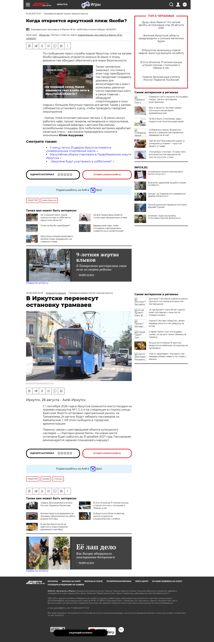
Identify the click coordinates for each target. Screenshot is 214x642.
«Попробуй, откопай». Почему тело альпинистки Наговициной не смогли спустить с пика (167, 154)
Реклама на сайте (71, 581)
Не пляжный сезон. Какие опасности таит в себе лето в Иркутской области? (55, 217)
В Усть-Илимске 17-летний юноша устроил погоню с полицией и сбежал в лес (161, 65)
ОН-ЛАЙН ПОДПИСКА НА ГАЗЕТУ (167, 581)
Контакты (53, 581)
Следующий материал (80, 633)
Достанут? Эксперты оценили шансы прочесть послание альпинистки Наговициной (168, 301)
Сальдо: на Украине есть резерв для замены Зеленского (167, 195)
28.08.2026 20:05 (34, 293)
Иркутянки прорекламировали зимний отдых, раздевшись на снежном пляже (56, 239)
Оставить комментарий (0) (107, 175)
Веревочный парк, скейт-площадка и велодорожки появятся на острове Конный (108, 228)
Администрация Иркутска (39, 383)
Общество (44, 35)
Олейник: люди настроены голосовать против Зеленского (164, 217)
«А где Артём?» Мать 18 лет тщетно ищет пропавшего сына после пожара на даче (167, 312)
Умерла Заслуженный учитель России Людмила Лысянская (161, 78)
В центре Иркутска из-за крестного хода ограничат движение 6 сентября (54, 527)
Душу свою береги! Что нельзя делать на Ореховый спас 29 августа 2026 (161, 25)
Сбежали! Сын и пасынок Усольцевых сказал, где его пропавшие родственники (168, 99)
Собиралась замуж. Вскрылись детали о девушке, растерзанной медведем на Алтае (166, 132)
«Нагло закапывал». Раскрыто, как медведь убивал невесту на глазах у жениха (167, 356)
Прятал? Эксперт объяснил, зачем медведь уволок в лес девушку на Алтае (166, 323)
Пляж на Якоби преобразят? (55, 225)
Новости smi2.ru (37, 283)
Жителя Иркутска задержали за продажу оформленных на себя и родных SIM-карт (57, 516)
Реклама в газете (93, 581)
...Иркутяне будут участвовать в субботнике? (81, 161)
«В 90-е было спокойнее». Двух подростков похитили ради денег (166, 120)
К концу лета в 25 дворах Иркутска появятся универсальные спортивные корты (78, 149)
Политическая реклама (118, 581)
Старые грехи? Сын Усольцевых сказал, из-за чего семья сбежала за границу (167, 334)
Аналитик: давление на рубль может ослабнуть (167, 184)
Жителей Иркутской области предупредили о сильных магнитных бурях (161, 38)
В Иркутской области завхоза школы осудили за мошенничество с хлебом (108, 516)
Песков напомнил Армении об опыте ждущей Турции (167, 206)
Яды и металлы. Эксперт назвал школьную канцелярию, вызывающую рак (165, 110)
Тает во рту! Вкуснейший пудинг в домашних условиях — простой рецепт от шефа (166, 143)
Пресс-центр (141, 581)
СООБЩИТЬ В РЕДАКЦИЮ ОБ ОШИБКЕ (66, 585)
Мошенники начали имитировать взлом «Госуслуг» (165, 173)
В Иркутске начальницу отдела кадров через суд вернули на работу (161, 52)
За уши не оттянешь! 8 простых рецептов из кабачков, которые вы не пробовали (168, 345)
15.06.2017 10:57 (33, 13)
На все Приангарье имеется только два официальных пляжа (110, 216)
